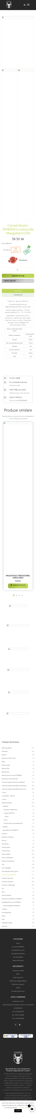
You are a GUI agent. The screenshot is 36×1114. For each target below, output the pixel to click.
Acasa (18, 943)
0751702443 (22, 400)
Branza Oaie (5, 768)
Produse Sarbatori (7, 881)
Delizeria (5, 806)
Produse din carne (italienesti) (13, 823)
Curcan (4, 799)
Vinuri (6, 816)
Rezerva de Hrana (18, 960)
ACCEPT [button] (18, 1110)
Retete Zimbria (6, 895)
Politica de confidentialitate (18, 981)
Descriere (18, 291)
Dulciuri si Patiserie (8, 837)
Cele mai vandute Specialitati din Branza (14, 785)
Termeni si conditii (18, 970)
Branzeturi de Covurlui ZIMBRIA (12, 775)
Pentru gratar (6, 847)
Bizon (3, 761)
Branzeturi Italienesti (10, 809)
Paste (6, 820)
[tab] (18, 291)
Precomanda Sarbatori (9, 875)
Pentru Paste (6, 851)
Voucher (4, 926)
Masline (5, 827)
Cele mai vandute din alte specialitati (13, 782)
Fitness (4, 840)
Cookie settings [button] (25, 1107)
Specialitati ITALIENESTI (10, 830)
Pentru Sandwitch (7, 857)
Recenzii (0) (18, 295)
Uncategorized (6, 912)
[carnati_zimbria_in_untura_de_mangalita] (18, 28)
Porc (3, 864)
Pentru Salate (6, 854)
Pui (3, 888)
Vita (3, 919)
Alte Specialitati (7, 748)
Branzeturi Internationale (10, 779)
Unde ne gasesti (18, 977)
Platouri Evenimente (8, 861)
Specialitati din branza (18, 953)
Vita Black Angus (7, 923)
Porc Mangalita (6, 868)
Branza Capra (6, 765)
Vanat (4, 916)
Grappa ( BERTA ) (9, 813)
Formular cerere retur (18, 991)
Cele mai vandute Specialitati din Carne (14, 789)
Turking (4, 909)
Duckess (4, 833)
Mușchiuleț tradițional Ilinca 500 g (18, 576)
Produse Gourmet (7, 878)
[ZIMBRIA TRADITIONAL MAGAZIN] (8, 4)
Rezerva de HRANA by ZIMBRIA (12, 899)
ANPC (18, 974)
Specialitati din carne (18, 950)
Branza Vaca (5, 772)
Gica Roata (5, 844)
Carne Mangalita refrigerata (11, 905)
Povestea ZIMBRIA (18, 947)
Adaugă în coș (18, 276)
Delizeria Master (7, 803)
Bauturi (4, 755)
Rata (3, 892)
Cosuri (4, 792)
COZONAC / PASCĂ (8, 796)
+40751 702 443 (10, 281)
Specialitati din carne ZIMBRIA (11, 902)
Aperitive (5, 751)
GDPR (18, 988)
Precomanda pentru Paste (10, 871)
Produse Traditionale (8, 885)
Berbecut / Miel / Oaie (9, 758)
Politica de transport (18, 984)
